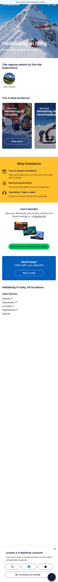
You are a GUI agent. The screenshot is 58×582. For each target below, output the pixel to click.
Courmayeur (8, 302)
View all (6, 313)
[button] (52, 577)
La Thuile (6, 306)
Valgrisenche (8, 309)
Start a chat (29, 273)
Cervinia (6, 298)
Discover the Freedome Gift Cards (29, 246)
